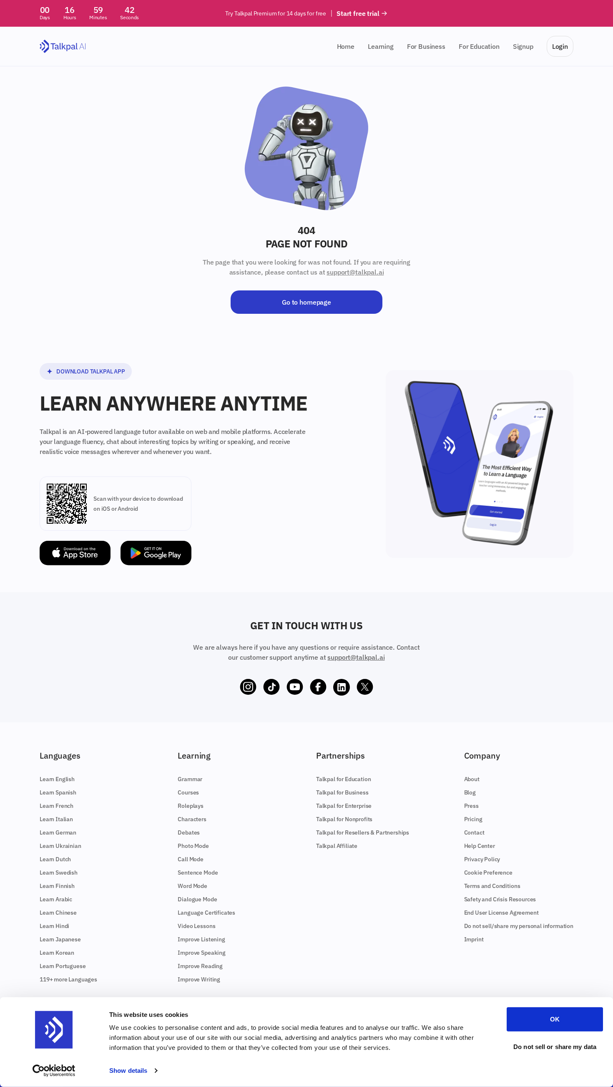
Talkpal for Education (343, 779)
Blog (470, 792)
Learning (381, 46)
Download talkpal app (90, 371)
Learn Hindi (54, 926)
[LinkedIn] (341, 687)
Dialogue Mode (197, 899)
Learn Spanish (58, 792)
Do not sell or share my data (554, 1046)
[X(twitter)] (365, 687)
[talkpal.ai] (63, 46)
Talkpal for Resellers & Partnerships (362, 832)
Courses (188, 792)
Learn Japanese (60, 939)
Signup (523, 46)
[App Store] (75, 553)
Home (345, 46)
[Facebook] (318, 687)
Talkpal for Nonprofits (344, 819)
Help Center (479, 846)
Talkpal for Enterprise (344, 806)
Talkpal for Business (342, 792)
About (472, 779)
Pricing (473, 819)
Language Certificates (206, 912)
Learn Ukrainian (60, 846)
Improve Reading (200, 966)
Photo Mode (193, 846)
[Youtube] (294, 687)
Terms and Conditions (492, 886)
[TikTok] (271, 687)
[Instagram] (248, 687)
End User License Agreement (501, 912)
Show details (128, 1070)
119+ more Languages (68, 979)
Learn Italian (56, 819)
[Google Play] (156, 553)
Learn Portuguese (62, 966)
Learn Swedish (59, 872)
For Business (426, 46)
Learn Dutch (55, 859)
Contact (474, 832)
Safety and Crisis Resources (500, 899)
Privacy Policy (482, 859)
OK (555, 1019)
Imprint (474, 939)
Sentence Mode (198, 872)
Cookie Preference (488, 872)
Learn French (56, 806)
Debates (189, 832)
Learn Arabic (56, 899)
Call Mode (190, 859)
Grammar (190, 779)
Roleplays (190, 806)
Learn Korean (57, 952)
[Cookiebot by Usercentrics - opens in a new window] (54, 1070)
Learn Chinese (58, 912)
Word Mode (192, 886)
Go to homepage (306, 302)
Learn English (57, 779)
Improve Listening (201, 939)
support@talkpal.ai (355, 272)
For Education (479, 46)
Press (471, 806)
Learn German (58, 832)
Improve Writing (199, 979)
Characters (192, 819)
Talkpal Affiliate (336, 846)
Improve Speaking (201, 952)
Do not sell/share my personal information (518, 926)
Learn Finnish (57, 886)
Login (560, 46)
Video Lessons (196, 926)
